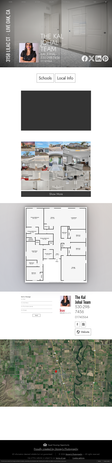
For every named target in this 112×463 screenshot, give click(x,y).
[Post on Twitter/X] (91, 58)
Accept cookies (107, 461)
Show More (56, 194)
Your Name (23, 299)
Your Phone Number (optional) (27, 306)
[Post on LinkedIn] (98, 58)
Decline (99, 461)
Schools (45, 78)
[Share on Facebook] (84, 58)
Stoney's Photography (74, 454)
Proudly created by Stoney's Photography (56, 449)
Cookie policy (63, 461)
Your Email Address (24, 302)
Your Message (24, 310)
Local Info (65, 78)
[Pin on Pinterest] (105, 58)
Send (36, 315)
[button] (56, 373)
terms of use (60, 458)
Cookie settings (78, 458)
